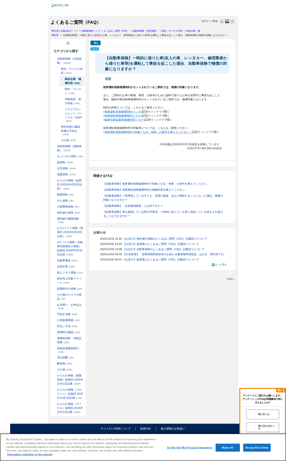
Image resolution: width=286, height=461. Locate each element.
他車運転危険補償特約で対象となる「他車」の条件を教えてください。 (148, 132)
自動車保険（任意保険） (145, 31)
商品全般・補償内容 (73, 81)
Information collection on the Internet (29, 454)
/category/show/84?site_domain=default (54, 180)
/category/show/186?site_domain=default (54, 156)
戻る (96, 43)
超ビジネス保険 (70, 272)
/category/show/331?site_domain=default (54, 273)
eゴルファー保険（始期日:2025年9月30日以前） (70, 232)
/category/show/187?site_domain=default (58, 69)
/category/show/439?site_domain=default (54, 279)
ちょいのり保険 (70, 156)
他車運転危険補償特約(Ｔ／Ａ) (123, 111)
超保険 (65, 162)
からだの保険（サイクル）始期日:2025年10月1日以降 (70, 408)
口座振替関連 (68, 320)
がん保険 (65, 200)
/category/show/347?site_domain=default (54, 338)
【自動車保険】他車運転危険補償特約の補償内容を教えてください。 (145, 189)
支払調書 (65, 357)
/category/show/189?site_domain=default (58, 140)
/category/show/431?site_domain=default (54, 207)
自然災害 (66, 266)
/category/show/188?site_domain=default (58, 127)
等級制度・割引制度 (73, 101)
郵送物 (64, 363)
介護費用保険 (68, 206)
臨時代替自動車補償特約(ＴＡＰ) (125, 119)
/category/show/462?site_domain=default (54, 376)
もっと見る (221, 264)
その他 (68, 140)
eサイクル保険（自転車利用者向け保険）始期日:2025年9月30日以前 (70, 248)
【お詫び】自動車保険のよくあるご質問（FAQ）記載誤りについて (164, 249)
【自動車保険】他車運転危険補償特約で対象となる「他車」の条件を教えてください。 (156, 183)
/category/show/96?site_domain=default (54, 168)
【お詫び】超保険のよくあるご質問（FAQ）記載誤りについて (161, 243)
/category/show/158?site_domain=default (54, 201)
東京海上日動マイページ (69, 280)
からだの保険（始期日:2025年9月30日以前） (69, 184)
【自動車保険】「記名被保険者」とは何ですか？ (133, 205)
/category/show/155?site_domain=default (54, 195)
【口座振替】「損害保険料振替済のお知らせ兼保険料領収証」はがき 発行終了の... (174, 254)
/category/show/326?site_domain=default (54, 260)
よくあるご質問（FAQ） (116, 31)
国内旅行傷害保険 (68, 220)
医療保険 (65, 194)
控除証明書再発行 (68, 350)
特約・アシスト (73, 91)
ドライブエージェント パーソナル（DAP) (73, 115)
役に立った (264, 414)
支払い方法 (67, 326)
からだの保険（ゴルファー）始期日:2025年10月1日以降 (70, 393)
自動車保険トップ (90, 31)
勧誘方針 (145, 428)
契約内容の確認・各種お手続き (72, 130)
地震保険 (66, 174)
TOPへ (230, 279)
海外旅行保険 (68, 212)
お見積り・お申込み (69, 306)
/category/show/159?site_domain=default (54, 267)
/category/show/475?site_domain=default (54, 390)
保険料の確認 (68, 332)
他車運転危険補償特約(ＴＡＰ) (123, 115)
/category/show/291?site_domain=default (54, 242)
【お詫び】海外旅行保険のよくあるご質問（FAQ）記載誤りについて (165, 238)
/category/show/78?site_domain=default (54, 219)
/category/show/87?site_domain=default (54, 174)
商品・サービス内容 (172, 31)
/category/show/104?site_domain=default (54, 162)
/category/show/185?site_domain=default (54, 146)
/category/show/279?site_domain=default (54, 228)
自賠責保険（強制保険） (69, 148)
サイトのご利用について (116, 428)
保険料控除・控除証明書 (69, 340)
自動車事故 (67, 260)
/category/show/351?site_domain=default (54, 348)
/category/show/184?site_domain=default (54, 59)
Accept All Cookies (256, 447)
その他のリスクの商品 (69, 296)
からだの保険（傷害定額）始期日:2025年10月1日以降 (70, 379)
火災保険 (66, 168)
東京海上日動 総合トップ (65, 31)
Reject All (227, 447)
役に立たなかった (266, 427)
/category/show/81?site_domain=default (54, 213)
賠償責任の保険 (69, 288)
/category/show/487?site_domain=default (54, 404)
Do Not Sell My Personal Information (189, 447)
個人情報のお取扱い (173, 428)
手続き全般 (67, 314)
